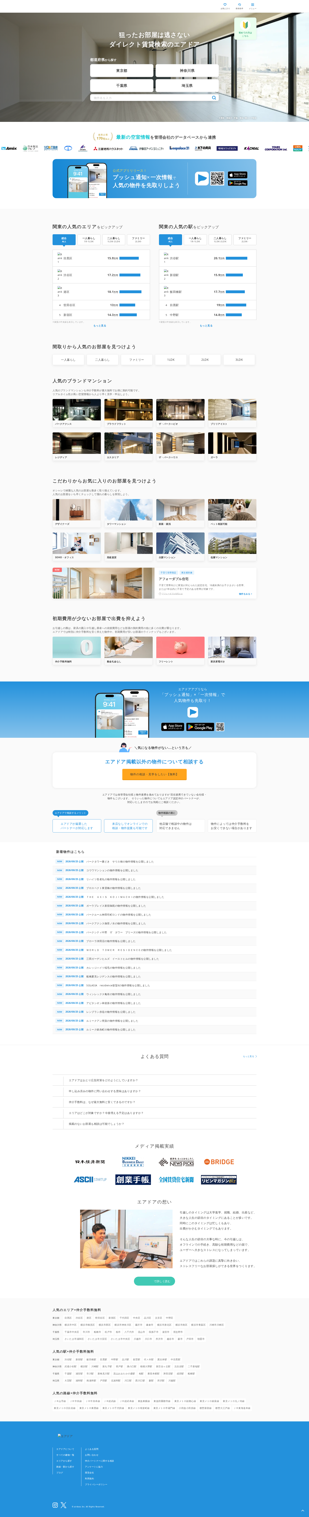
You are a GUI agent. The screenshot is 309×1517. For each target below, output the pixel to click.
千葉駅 (68, 1373)
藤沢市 (139, 1324)
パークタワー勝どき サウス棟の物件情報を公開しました (120, 861)
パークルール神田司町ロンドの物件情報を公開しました (118, 914)
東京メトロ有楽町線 (139, 1408)
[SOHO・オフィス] (77, 543)
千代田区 (124, 1317)
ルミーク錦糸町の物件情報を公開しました (111, 1029)
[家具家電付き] (232, 647)
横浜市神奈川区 (122, 1324)
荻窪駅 (136, 1359)
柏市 (118, 1331)
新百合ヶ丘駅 (163, 1366)
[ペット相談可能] (232, 509)
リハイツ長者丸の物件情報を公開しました (111, 879)
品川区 (147, 1317)
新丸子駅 (107, 1366)
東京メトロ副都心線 (185, 1401)
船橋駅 (191, 1373)
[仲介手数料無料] (77, 647)
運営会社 (89, 1472)
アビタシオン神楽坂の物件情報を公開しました (113, 1003)
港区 (89, 1317)
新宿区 (112, 1317)
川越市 (137, 1338)
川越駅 (172, 1380)
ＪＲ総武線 (110, 1401)
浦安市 (166, 1331)
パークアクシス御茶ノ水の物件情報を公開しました (116, 923)
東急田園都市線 (162, 1401)
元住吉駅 (179, 1366)
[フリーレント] (180, 647)
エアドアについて (65, 1449)
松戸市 (108, 1331)
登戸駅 (119, 1366)
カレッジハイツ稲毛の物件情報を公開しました (113, 967)
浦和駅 (79, 1380)
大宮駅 (68, 1380)
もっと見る (99, 325)
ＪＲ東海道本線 (242, 1408)
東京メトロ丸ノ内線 (234, 1401)
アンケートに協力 (94, 1466)
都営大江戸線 (222, 1408)
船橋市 (97, 1331)
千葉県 (121, 85)
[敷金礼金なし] (128, 647)
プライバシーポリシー (96, 1484)
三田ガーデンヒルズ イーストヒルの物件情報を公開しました (122, 958)
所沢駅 (161, 1380)
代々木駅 (149, 1359)
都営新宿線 (206, 1408)
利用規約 (89, 1478)
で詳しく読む (162, 1281)
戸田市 (190, 1338)
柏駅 (141, 1373)
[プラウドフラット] (128, 409)
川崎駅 (95, 1366)
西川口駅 (140, 1380)
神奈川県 (187, 70)
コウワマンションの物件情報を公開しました (112, 870)
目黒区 (68, 1317)
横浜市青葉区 (198, 1324)
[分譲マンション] (180, 543)
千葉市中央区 (72, 1331)
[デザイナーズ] (77, 509)
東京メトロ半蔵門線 (164, 1408)
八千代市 (129, 1331)
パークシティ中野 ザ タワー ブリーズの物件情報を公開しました (126, 932)
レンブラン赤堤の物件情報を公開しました (111, 1011)
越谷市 (170, 1338)
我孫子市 (153, 1331)
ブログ (59, 1472)
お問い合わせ (91, 1454)
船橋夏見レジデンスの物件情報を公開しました (113, 976)
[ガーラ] (232, 443)
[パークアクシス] (77, 409)
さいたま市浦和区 (74, 1338)
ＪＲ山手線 (60, 1401)
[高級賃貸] (128, 543)
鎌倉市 (149, 1324)
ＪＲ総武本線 (127, 1401)
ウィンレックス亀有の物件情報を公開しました (113, 994)
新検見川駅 (104, 1373)
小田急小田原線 (187, 1408)
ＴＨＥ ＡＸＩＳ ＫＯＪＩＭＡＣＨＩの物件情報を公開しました (125, 897)
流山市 (141, 1331)
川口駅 (128, 1380)
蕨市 (180, 1338)
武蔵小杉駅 (71, 1366)
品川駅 (125, 1359)
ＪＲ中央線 (76, 1401)
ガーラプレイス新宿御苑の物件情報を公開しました (116, 905)
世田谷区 (100, 1317)
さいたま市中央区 (120, 1338)
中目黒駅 (175, 1359)
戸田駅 (103, 1380)
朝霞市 (201, 1338)
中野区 (169, 1317)
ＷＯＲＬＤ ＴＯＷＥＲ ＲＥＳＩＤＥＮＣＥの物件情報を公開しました (129, 950)
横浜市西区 (105, 1324)
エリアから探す (64, 1460)
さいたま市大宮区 (97, 1338)
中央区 (136, 1317)
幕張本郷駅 (154, 1373)
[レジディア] (77, 443)
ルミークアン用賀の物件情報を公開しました (112, 1020)
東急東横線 (144, 1401)
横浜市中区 (71, 1324)
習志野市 (178, 1331)
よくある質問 (91, 1449)
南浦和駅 (91, 1380)
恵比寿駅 (162, 1359)
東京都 (121, 70)
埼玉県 (187, 85)
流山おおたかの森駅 (124, 1373)
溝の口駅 (131, 1366)
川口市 (148, 1338)
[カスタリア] (128, 443)
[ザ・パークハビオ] (180, 409)
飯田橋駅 (91, 1359)
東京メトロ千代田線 (113, 1408)
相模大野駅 (146, 1366)
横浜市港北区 (164, 1324)
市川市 (86, 1331)
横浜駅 (84, 1366)
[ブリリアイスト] (232, 409)
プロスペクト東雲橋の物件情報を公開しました (113, 888)
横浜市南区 (181, 1324)
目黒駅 (103, 1359)
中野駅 (114, 1359)
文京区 (158, 1317)
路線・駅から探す (65, 1466)
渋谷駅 (68, 1359)
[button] (302, 1510)
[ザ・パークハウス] (180, 443)
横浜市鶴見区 (87, 1324)
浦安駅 (79, 1373)
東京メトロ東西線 (89, 1408)
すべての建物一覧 (65, 1454)
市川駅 (90, 1373)
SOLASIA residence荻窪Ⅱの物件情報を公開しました (118, 985)
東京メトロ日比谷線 (65, 1408)
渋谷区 (79, 1317)
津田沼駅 (168, 1373)
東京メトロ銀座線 (209, 1401)
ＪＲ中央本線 (92, 1401)
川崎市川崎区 (216, 1324)
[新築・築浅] (180, 509)
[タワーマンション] (128, 509)
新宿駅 (79, 1359)
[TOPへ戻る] (68, 6)
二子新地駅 (194, 1366)
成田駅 (180, 1373)
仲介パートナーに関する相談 (99, 1460)
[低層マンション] (232, 543)
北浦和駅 (116, 1380)
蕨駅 (151, 1380)
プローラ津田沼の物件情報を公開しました (111, 941)
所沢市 (159, 1338)
